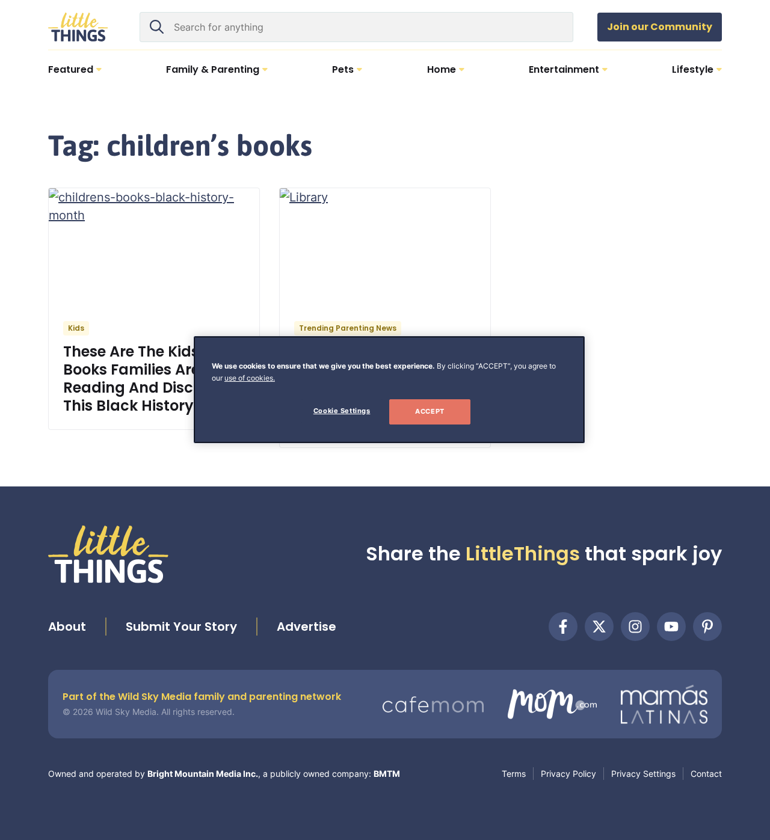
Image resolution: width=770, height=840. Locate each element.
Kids (76, 328)
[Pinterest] (707, 626)
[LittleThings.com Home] (78, 27)
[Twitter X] (599, 626)
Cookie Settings (342, 410)
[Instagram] (635, 626)
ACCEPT (429, 411)
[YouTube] (671, 626)
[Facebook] (563, 626)
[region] (389, 389)
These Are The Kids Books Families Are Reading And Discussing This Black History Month (154, 378)
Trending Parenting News (347, 328)
